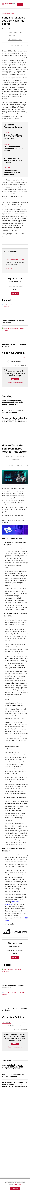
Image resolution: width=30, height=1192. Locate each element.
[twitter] (15, 45)
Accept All (15, 1188)
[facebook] (9, 45)
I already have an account (15, 382)
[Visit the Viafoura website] (23, 365)
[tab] (6, 357)
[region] (15, 361)
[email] (21, 45)
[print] (27, 45)
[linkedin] (12, 45)
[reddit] (18, 45)
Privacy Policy (17, 1184)
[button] (3, 4)
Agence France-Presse (15, 33)
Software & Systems (8, 13)
